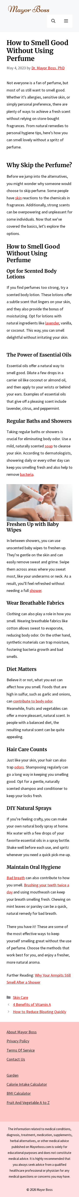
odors (19, 767)
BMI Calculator (19, 1093)
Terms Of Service (21, 1050)
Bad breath (16, 877)
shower (35, 590)
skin (18, 197)
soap (49, 445)
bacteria (26, 474)
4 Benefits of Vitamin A (32, 1004)
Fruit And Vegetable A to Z (28, 1102)
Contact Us (16, 1059)
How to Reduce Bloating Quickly (39, 1011)
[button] (53, 21)
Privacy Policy (18, 1040)
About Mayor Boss (22, 1031)
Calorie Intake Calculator (27, 1084)
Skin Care (20, 997)
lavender (52, 323)
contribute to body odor (32, 701)
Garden (12, 1075)
